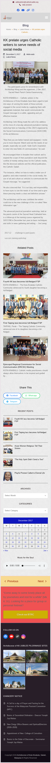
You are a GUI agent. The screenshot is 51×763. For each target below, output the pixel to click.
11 (6, 538)
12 (13, 538)
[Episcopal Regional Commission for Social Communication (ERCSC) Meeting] (25, 348)
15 (32, 538)
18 (6, 542)
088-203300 (27, 5)
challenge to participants (25, 233)
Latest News (11, 57)
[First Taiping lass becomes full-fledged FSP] (25, 307)
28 (25, 546)
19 (13, 542)
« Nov (5, 551)
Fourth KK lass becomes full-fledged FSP (21, 281)
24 (44, 542)
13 (19, 538)
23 (38, 542)
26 (13, 546)
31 (44, 546)
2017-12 (8, 233)
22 (32, 542)
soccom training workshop (15, 238)
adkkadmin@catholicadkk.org (27, 2)
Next (41, 582)
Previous (11, 582)
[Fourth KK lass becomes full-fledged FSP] (25, 266)
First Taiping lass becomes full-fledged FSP (22, 323)
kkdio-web (30, 54)
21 (25, 542)
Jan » (45, 551)
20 (19, 542)
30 (38, 546)
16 (38, 538)
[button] (46, 17)
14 (25, 538)
